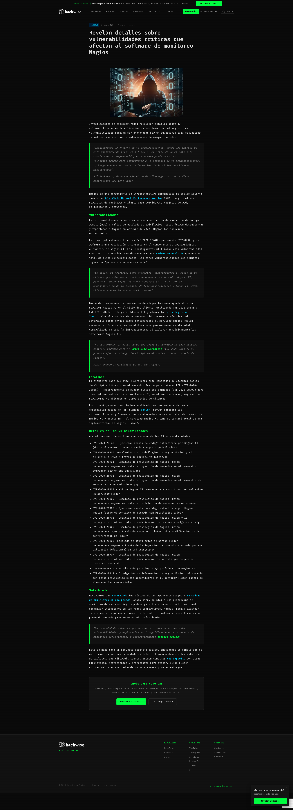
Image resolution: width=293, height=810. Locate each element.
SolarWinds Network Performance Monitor (133, 198)
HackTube (96, 11)
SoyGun (145, 409)
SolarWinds (119, 595)
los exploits (176, 658)
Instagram (194, 752)
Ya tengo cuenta (162, 701)
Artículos (154, 11)
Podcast (110, 11)
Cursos (124, 11)
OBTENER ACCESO (209, 3)
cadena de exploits (170, 253)
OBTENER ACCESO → (131, 701)
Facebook (194, 757)
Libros (169, 11)
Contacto (219, 748)
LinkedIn (194, 761)
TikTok (193, 765)
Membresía (190, 11)
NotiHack (138, 11)
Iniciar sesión (208, 11)
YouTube (193, 748)
